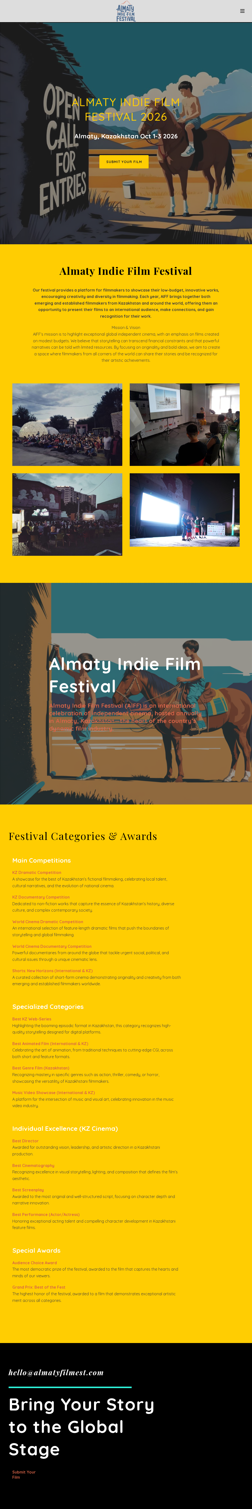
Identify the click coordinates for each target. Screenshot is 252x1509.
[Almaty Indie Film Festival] (126, 11)
